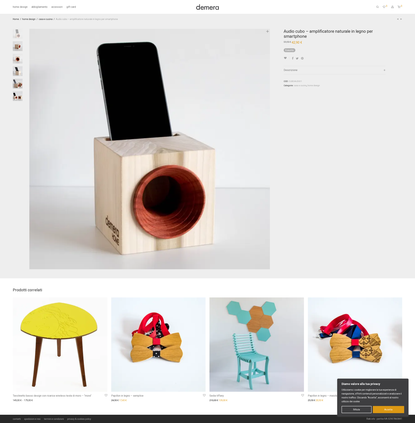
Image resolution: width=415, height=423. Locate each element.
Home (16, 19)
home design (20, 6)
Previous (31, 149)
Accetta (388, 409)
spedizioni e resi (32, 419)
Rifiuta (356, 409)
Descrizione (290, 70)
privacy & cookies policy (79, 419)
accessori (57, 6)
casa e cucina (46, 19)
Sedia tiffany (216, 395)
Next (268, 149)
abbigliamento (39, 6)
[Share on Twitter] (297, 58)
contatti (17, 419)
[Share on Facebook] (292, 58)
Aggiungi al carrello (217, 400)
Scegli (14, 400)
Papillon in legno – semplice (127, 395)
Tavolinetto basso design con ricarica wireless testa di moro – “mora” (52, 395)
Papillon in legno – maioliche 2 (325, 395)
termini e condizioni (54, 419)
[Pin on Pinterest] (302, 58)
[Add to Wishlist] (286, 58)
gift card (71, 6)
